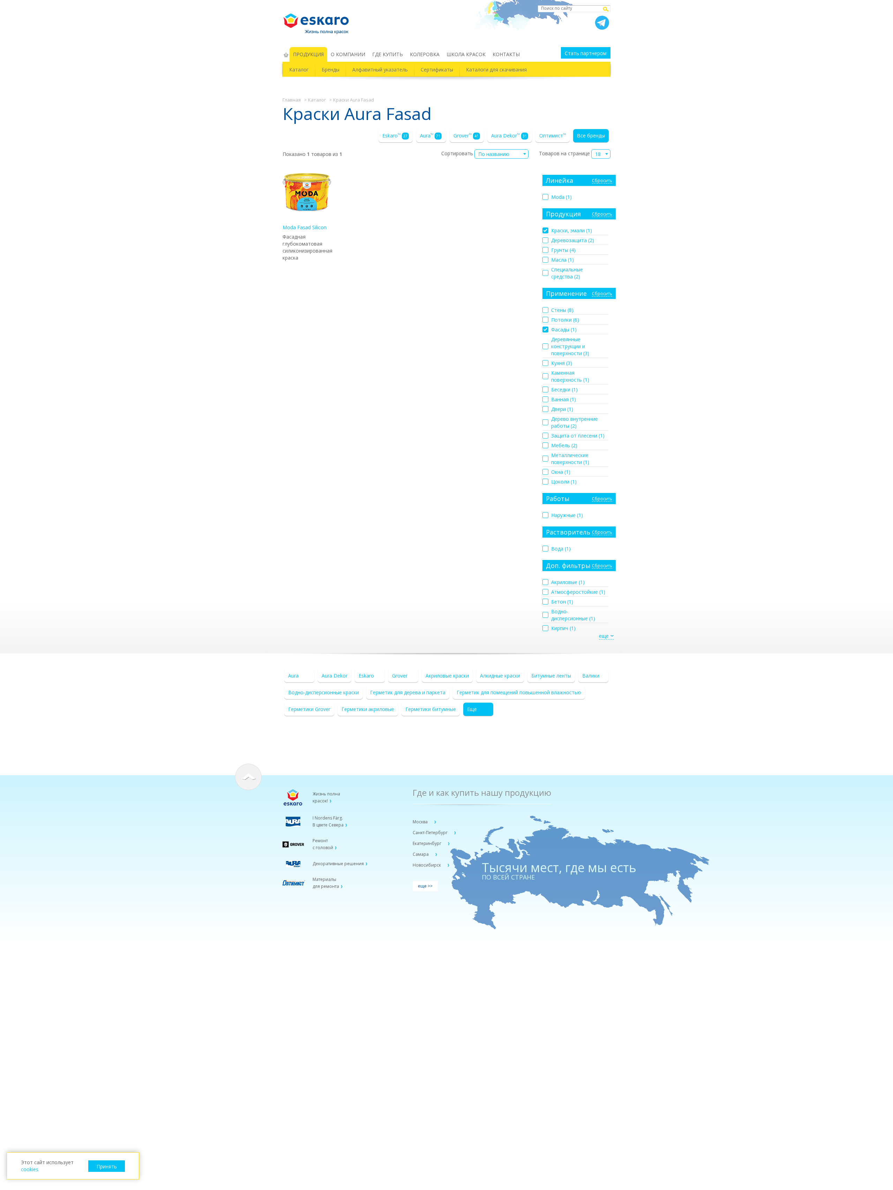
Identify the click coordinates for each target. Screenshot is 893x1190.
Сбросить (602, 181)
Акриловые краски (447, 675)
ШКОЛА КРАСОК (466, 54)
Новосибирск (427, 865)
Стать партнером (586, 53)
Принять (107, 1166)
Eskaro (394, 135)
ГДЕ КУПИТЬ (387, 54)
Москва (421, 822)
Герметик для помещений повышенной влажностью (519, 692)
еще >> (425, 886)
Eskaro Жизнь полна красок (320, 21)
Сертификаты (437, 69)
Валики (590, 675)
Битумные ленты (551, 675)
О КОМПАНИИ (348, 54)
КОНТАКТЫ (506, 54)
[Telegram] (602, 22)
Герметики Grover (309, 709)
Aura (430, 135)
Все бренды (591, 135)
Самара (421, 854)
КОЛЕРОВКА (425, 54)
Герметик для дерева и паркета (407, 692)
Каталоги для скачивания (496, 69)
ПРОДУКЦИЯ (308, 54)
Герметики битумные (430, 709)
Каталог (299, 69)
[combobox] (501, 154)
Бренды (330, 69)
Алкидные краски (500, 675)
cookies (29, 1169)
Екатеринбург (427, 843)
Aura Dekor (509, 135)
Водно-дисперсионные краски (323, 692)
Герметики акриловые (368, 709)
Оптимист (552, 135)
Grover (466, 135)
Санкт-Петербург (431, 833)
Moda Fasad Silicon (305, 227)
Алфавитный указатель (380, 69)
